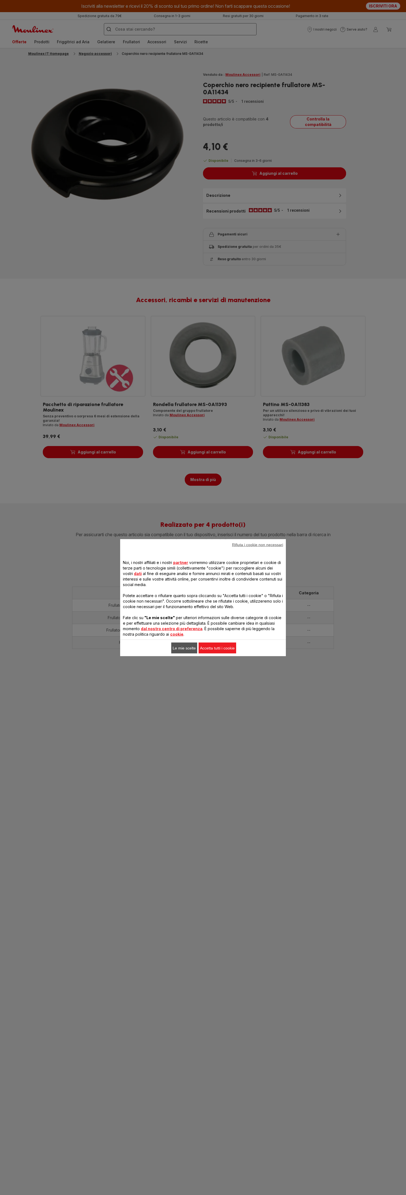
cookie (176, 634)
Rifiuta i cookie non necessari (257, 544)
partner (180, 562)
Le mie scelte (184, 648)
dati (138, 573)
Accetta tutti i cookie (217, 648)
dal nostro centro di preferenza (171, 628)
